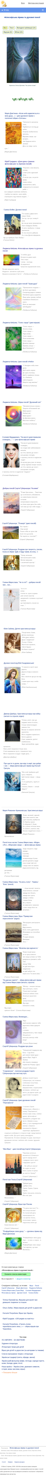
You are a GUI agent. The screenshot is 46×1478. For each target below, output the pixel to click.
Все (5, 28)
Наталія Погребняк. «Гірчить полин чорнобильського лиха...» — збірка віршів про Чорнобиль (21, 1326)
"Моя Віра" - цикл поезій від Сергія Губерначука (22, 1149)
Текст (12, 28)
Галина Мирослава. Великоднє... (15, 1017)
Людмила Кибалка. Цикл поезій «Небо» (18, 362)
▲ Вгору (5, 10)
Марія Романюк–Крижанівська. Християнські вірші (23, 810)
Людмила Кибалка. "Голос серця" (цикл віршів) (21, 323)
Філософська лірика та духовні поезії (24, 1448)
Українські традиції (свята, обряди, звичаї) (18, 1357)
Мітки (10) (19, 32)
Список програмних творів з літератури (17, 1354)
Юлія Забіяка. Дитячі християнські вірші (19, 629)
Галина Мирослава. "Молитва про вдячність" (20, 948)
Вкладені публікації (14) (26, 28)
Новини (10, 1462)
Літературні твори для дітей (13, 1347)
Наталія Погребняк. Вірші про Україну (18, 1313)
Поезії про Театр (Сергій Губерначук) (17, 1179)
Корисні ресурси (19, 1462)
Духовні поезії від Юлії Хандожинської (19, 663)
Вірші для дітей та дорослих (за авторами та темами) (23, 1350)
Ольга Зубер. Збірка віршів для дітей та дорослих (22, 1308)
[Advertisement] (11, 1410)
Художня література (10, 1343)
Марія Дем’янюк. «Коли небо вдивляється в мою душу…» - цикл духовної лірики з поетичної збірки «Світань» (22, 115)
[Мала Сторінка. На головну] (3, 6)
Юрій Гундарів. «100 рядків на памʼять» (18, 1319)
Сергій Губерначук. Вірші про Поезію (17, 1204)
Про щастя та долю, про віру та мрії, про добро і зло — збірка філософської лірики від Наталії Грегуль (22, 766)
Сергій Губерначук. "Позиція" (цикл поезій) (19, 523)
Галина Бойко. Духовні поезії (15, 210)
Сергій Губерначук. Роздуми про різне (18, 1046)
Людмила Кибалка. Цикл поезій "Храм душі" (20, 284)
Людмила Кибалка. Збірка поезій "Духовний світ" (22, 402)
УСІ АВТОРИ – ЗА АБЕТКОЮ (13, 1340)
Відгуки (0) (8, 32)
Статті (4, 1462)
